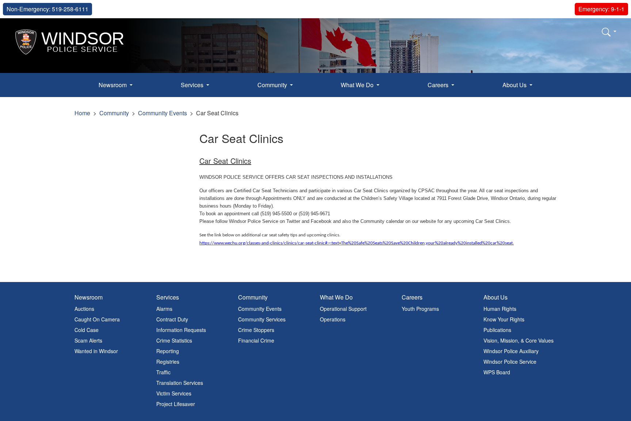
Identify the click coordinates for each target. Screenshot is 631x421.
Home (82, 113)
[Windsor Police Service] (70, 41)
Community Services (262, 319)
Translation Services (179, 382)
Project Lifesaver (175, 404)
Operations (332, 319)
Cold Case (86, 329)
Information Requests (181, 329)
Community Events (162, 113)
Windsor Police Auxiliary (511, 351)
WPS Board (496, 372)
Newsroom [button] (113, 85)
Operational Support (343, 308)
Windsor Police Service (509, 361)
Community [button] (272, 85)
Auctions (84, 308)
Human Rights (499, 308)
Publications (497, 329)
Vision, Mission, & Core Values (518, 340)
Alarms (164, 308)
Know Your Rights (503, 319)
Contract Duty (172, 319)
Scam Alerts (88, 340)
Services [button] (193, 85)
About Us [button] (515, 85)
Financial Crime (256, 340)
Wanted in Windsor (96, 351)
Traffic (163, 372)
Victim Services (173, 393)
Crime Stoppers (256, 329)
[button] (609, 31)
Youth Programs (420, 308)
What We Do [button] (358, 85)
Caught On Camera (97, 319)
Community (114, 113)
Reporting (167, 351)
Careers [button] (439, 85)
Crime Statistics (174, 340)
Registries (167, 361)
